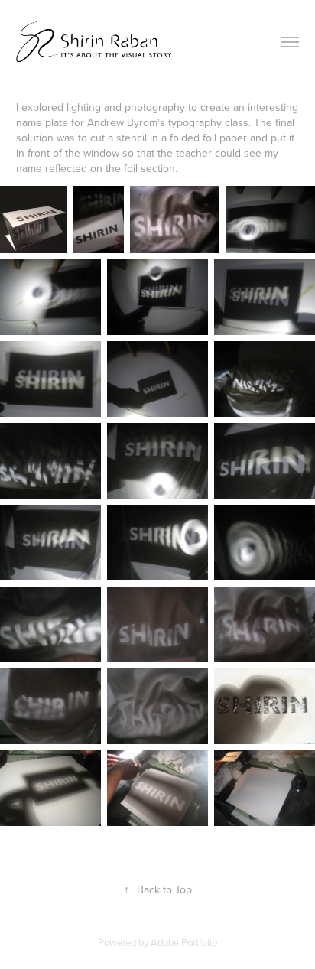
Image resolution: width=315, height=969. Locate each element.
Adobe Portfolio (184, 942)
